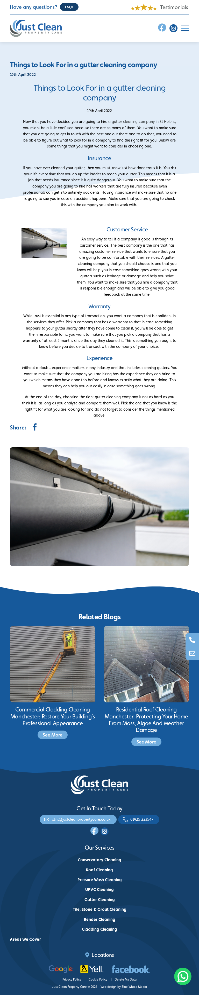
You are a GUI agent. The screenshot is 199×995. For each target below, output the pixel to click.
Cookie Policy (98, 979)
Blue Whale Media (134, 987)
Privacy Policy (71, 979)
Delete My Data (126, 979)
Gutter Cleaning (99, 899)
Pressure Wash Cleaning (99, 879)
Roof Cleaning (99, 869)
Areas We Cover (25, 939)
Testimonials (174, 7)
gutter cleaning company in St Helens (143, 121)
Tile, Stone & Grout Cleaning (99, 909)
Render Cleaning (99, 919)
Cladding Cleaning (99, 929)
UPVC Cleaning (99, 889)
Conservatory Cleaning (99, 859)
